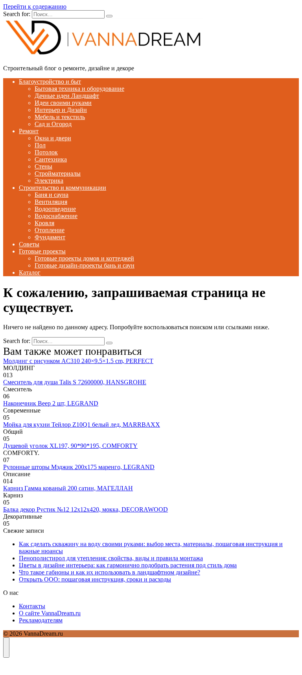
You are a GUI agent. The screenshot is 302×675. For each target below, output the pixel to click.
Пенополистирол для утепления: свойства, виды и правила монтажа (111, 558)
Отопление (49, 230)
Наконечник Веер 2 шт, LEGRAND (50, 403)
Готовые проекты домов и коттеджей (84, 258)
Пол (40, 145)
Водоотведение (55, 208)
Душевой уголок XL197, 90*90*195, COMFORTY (70, 445)
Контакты (32, 606)
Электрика (49, 180)
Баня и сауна (51, 194)
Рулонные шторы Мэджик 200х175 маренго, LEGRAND (79, 467)
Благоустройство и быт (50, 81)
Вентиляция (51, 201)
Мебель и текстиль (60, 117)
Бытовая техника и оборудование (79, 88)
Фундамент (50, 237)
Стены (43, 166)
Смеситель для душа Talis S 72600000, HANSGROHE (74, 382)
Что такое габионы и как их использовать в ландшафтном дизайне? (109, 572)
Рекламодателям (41, 620)
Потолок (46, 152)
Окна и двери (53, 138)
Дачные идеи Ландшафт (67, 95)
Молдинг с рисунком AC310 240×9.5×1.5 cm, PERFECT (78, 361)
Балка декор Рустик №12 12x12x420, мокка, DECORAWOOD (85, 509)
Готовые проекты (42, 251)
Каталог (30, 272)
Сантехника (51, 159)
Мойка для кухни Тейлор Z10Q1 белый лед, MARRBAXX (81, 424)
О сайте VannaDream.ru (50, 613)
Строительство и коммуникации (62, 187)
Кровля (44, 223)
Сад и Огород (53, 124)
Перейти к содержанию (34, 6)
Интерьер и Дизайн (61, 109)
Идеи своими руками (63, 102)
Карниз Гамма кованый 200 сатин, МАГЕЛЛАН (68, 488)
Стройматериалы (58, 173)
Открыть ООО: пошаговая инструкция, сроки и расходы (95, 579)
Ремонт (29, 131)
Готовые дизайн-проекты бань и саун (84, 265)
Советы (29, 244)
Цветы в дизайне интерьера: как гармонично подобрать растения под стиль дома (128, 565)
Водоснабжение (56, 216)
